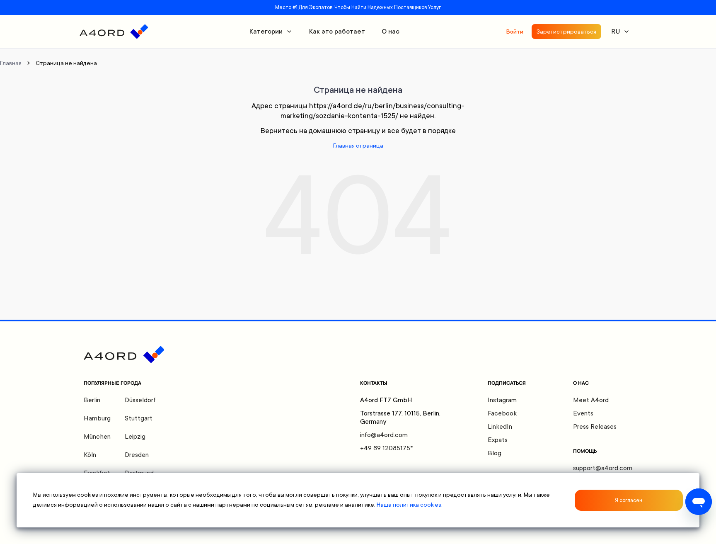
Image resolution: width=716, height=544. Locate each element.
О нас (390, 31)
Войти (514, 31)
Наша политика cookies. (410, 504)
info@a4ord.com (384, 435)
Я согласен (628, 500)
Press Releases (595, 426)
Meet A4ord (591, 400)
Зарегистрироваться (566, 31)
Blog (494, 453)
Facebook (502, 413)
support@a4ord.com (602, 468)
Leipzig (135, 436)
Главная (11, 63)
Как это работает (337, 31)
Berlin (92, 400)
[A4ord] (114, 31)
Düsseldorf (140, 400)
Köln (90, 455)
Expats (498, 440)
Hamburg (97, 418)
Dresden (137, 455)
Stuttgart (138, 418)
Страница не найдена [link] (66, 63)
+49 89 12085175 (386, 448)
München (97, 436)
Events (583, 413)
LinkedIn (500, 426)
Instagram (502, 400)
